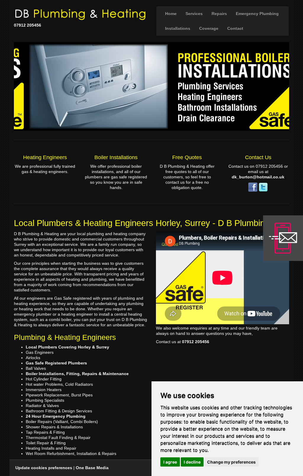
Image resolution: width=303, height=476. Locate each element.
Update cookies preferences (43, 467)
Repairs (219, 13)
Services (194, 13)
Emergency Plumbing (257, 13)
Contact (235, 28)
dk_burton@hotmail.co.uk (258, 177)
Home (171, 13)
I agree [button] (170, 461)
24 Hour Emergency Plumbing (56, 416)
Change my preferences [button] (231, 461)
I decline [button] (192, 461)
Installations (177, 28)
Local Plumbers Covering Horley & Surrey (67, 347)
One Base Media (92, 467)
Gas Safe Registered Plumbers (56, 363)
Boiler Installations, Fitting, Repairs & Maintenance (77, 373)
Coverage (208, 28)
